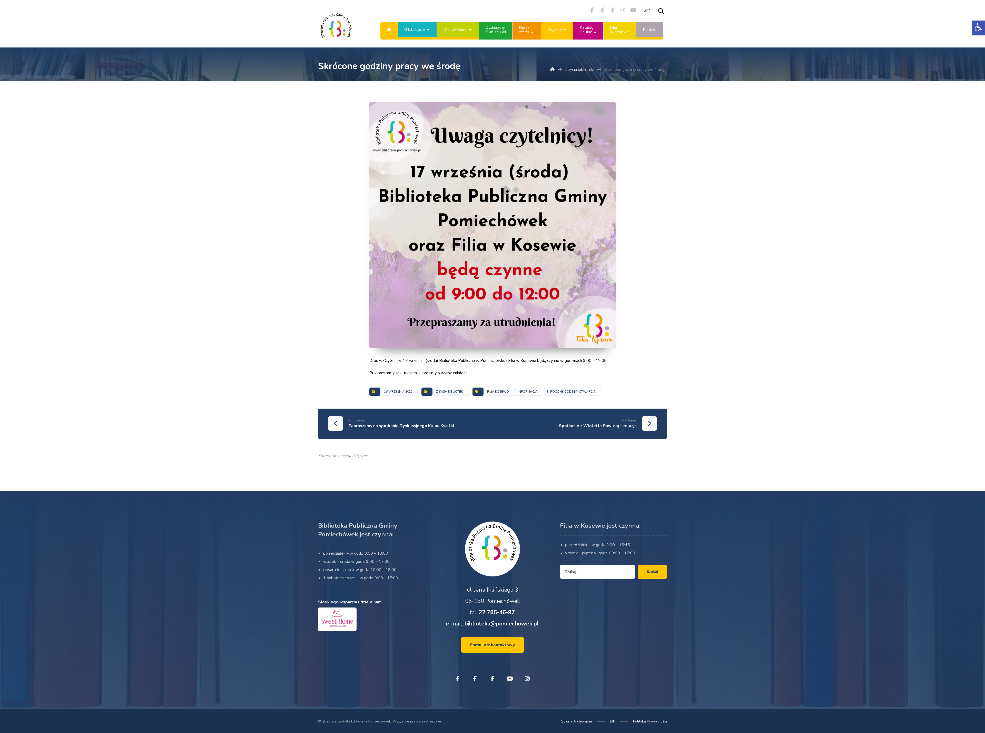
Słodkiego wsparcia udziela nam (350, 602)
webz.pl (337, 721)
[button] (978, 28)
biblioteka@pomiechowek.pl (502, 624)
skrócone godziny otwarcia (571, 392)
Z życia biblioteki (450, 392)
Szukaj (652, 571)
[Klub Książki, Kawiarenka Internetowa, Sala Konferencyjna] (336, 29)
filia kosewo (498, 392)
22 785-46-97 (497, 612)
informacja (528, 392)
